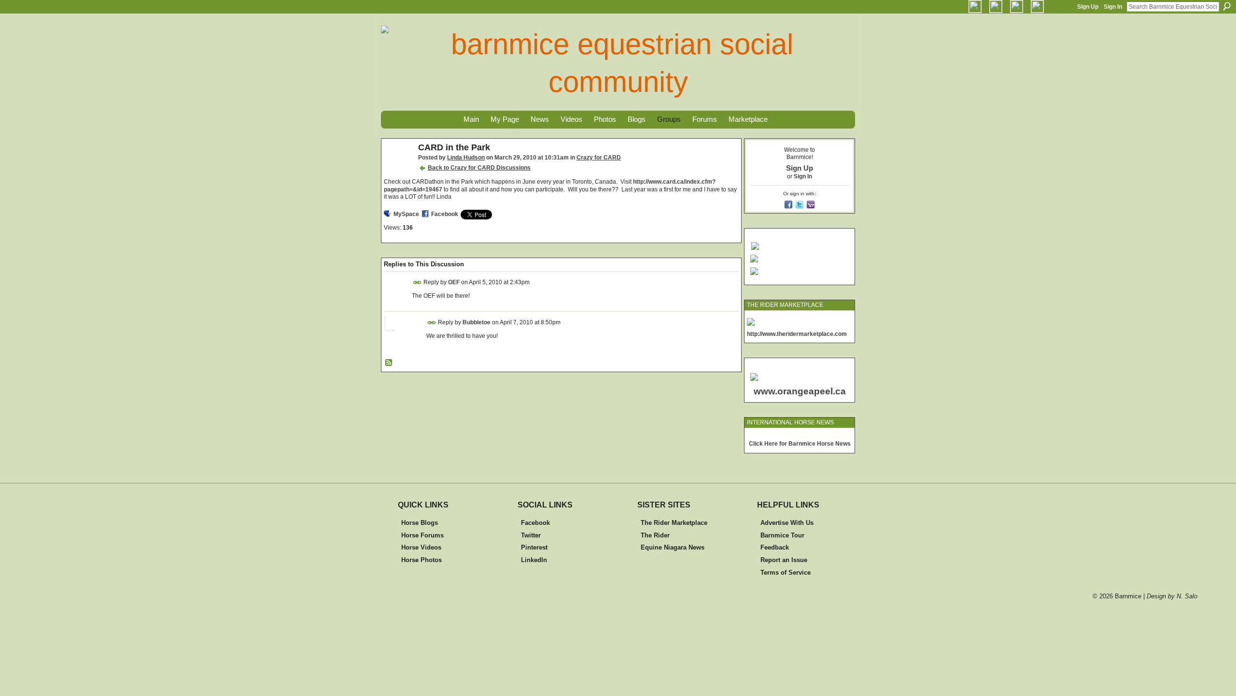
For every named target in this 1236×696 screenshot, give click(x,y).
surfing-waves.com (829, 436)
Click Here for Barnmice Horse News (800, 443)
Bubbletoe (477, 322)
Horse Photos (421, 560)
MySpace (406, 214)
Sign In (1113, 6)
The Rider (655, 535)
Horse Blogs (419, 522)
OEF (454, 282)
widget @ (794, 436)
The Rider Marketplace (674, 522)
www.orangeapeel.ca (800, 391)
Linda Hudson (466, 157)
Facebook (444, 214)
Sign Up (1087, 6)
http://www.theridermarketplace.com (797, 334)
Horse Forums (422, 535)
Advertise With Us (787, 522)
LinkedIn (534, 560)
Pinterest (534, 547)
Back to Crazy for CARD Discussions (479, 167)
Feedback (774, 547)
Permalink (417, 282)
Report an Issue (783, 560)
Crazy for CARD (598, 157)
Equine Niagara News (672, 547)
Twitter (531, 535)
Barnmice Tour (782, 535)
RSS (389, 363)
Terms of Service (785, 572)
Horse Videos (421, 547)
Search (1227, 6)
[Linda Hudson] (396, 169)
